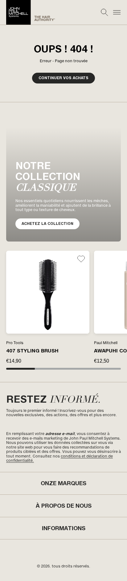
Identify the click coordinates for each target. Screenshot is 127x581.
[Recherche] (104, 12)
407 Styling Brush (32, 350)
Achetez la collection (47, 223)
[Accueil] (30, 12)
